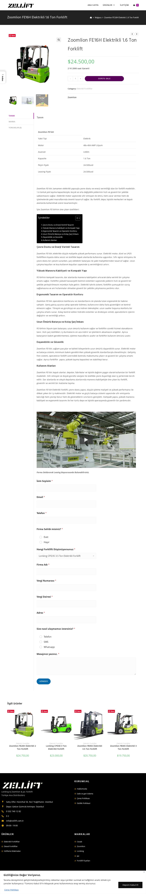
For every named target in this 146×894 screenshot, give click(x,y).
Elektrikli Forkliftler (84, 88)
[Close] (144, 872)
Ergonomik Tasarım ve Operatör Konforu (60, 231)
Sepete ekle (104, 78)
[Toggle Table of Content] (76, 218)
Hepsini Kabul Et (130, 885)
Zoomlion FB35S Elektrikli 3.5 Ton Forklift (89, 747)
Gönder (43, 681)
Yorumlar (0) (15, 127)
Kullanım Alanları (50, 240)
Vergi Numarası (46, 580)
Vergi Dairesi (45, 596)
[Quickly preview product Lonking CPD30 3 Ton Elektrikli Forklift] (71, 713)
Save (13, 35)
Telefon (42, 513)
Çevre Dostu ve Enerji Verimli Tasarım (58, 225)
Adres (41, 612)
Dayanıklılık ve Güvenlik (53, 237)
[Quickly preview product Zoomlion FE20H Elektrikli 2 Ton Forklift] (37, 713)
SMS (46, 641)
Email (41, 497)
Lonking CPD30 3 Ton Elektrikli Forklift (56, 747)
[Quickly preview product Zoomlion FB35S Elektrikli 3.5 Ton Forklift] (104, 713)
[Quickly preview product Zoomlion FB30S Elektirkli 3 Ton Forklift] (138, 713)
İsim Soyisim (45, 481)
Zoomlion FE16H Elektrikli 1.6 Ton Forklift (121, 17)
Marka (12, 121)
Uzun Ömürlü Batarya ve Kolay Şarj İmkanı (61, 234)
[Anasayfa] (91, 17)
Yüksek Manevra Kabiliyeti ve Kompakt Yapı (61, 228)
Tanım (12, 116)
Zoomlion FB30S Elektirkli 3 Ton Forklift (123, 747)
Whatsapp (49, 647)
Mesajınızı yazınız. (48, 654)
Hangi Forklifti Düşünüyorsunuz (56, 549)
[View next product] (137, 34)
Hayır (46, 542)
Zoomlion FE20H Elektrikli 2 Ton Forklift (22, 747)
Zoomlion (72, 97)
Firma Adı (43, 564)
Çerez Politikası (11, 889)
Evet (46, 537)
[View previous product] (132, 34)
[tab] (20, 116)
